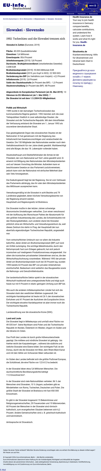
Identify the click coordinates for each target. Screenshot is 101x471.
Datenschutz (93, 14)
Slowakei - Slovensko (54, 19)
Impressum (82, 14)
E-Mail (3, 470)
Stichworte (70, 14)
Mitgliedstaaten (39, 19)
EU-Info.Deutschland (10, 19)
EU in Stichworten (26, 19)
